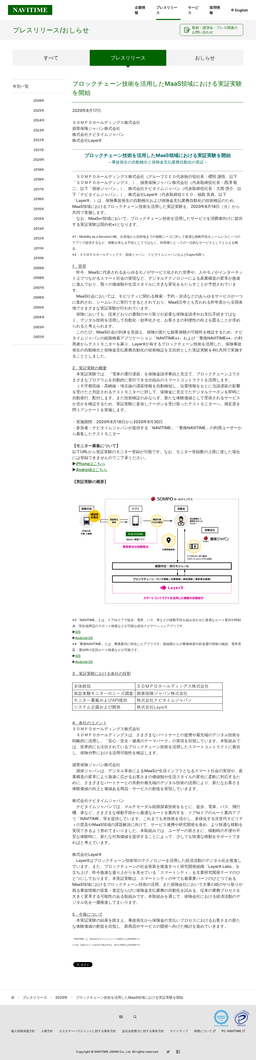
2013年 (39, 229)
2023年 (38, 130)
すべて (51, 58)
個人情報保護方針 (23, 1031)
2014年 (39, 219)
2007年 (38, 288)
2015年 (39, 209)
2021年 (39, 150)
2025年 (38, 110)
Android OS (84, 638)
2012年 (39, 238)
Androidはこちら (91, 469)
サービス (193, 10)
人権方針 (47, 1031)
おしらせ (205, 58)
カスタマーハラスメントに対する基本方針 (87, 1031)
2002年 (38, 337)
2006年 (38, 297)
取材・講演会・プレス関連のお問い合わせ (215, 29)
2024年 (39, 120)
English (241, 10)
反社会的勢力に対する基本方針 (143, 1031)
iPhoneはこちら (90, 463)
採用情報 (215, 10)
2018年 (39, 179)
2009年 (38, 268)
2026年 (38, 100)
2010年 (39, 258)
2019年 (39, 169)
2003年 (38, 327)
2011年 (39, 248)
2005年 (38, 307)
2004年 (39, 317)
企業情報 (140, 10)
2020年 (38, 160)
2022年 (38, 140)
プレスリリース (166, 10)
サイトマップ (179, 1031)
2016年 (39, 199)
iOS (77, 632)
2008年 (38, 278)
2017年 (39, 189)
